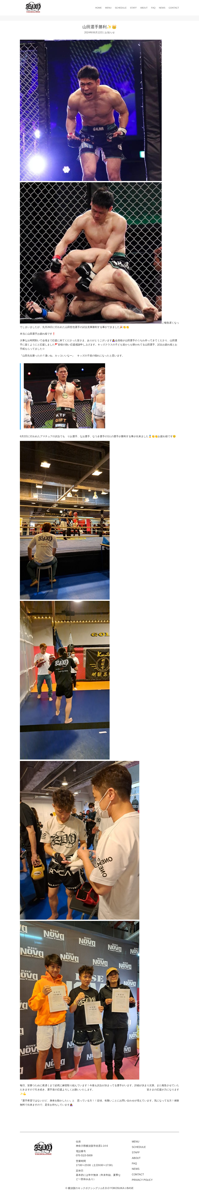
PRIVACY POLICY (142, 1180)
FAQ (153, 8)
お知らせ (110, 32)
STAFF (133, 8)
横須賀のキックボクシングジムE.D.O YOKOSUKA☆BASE (101, 1188)
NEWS (162, 8)
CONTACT (174, 8)
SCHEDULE (121, 8)
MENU (108, 8)
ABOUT (144, 8)
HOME (98, 8)
